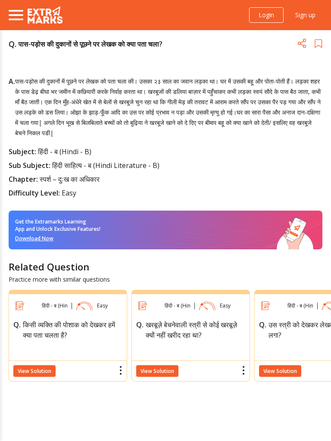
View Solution (34, 371)
